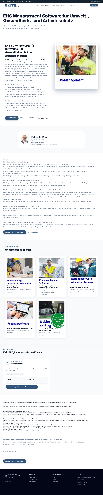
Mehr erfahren (22, 118)
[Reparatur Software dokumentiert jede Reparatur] (20, 314)
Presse (54, 479)
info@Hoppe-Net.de (38, 142)
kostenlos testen (31, 118)
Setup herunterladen (23, 387)
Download (56, 5)
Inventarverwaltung (34, 479)
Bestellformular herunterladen (15, 232)
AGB (97, 492)
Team (54, 477)
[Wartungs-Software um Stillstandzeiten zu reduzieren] (83, 271)
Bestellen (63, 5)
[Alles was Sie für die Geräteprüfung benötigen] (20, 271)
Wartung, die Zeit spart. (10, 451)
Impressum (85, 492)
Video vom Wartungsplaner (24, 402)
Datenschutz (92, 492)
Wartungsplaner (45, 5)
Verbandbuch (32, 481)
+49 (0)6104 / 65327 (38, 140)
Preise (46, 118)
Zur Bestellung (42, 387)
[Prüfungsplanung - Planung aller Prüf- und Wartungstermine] (52, 271)
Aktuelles (71, 5)
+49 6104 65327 (96, 1)
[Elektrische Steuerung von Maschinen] (52, 314)
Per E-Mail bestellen (33, 232)
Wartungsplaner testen (11, 118)
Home (37, 5)
